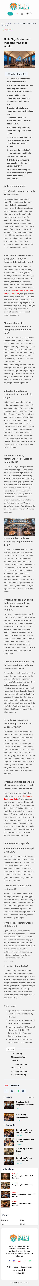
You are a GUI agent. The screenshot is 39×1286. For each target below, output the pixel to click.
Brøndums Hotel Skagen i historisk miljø (25, 1103)
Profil (8, 1267)
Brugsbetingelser (26, 1267)
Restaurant (9, 23)
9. (18, 163)
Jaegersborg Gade (11, 799)
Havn (2, 1224)
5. (18, 121)
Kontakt (15, 1267)
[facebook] (9, 1261)
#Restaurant (15, 1085)
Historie (22, 1224)
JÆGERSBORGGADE (22, 1282)
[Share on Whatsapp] (17, 1091)
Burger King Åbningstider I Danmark (25, 1141)
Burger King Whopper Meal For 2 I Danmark (24, 1131)
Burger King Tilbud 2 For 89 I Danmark (22, 1177)
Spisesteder (5, 1220)
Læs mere (19, 1108)
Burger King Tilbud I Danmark (22, 1185)
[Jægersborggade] (19, 6)
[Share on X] (12, 1091)
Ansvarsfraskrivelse (19, 1270)
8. (19, 153)
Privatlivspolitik (19, 1273)
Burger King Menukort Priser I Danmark (22, 1204)
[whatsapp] (30, 1261)
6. (19, 131)
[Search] (17, 13)
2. (20, 88)
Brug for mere (31, 1097)
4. (20, 111)
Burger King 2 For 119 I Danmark (24, 1150)
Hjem (2, 23)
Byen (22, 1220)
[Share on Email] (23, 1091)
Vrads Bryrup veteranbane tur (22, 1116)
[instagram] (14, 1261)
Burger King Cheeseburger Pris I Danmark (23, 1195)
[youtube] (19, 1261)
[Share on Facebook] (6, 1091)
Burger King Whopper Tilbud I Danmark (24, 1159)
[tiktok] (25, 1261)
